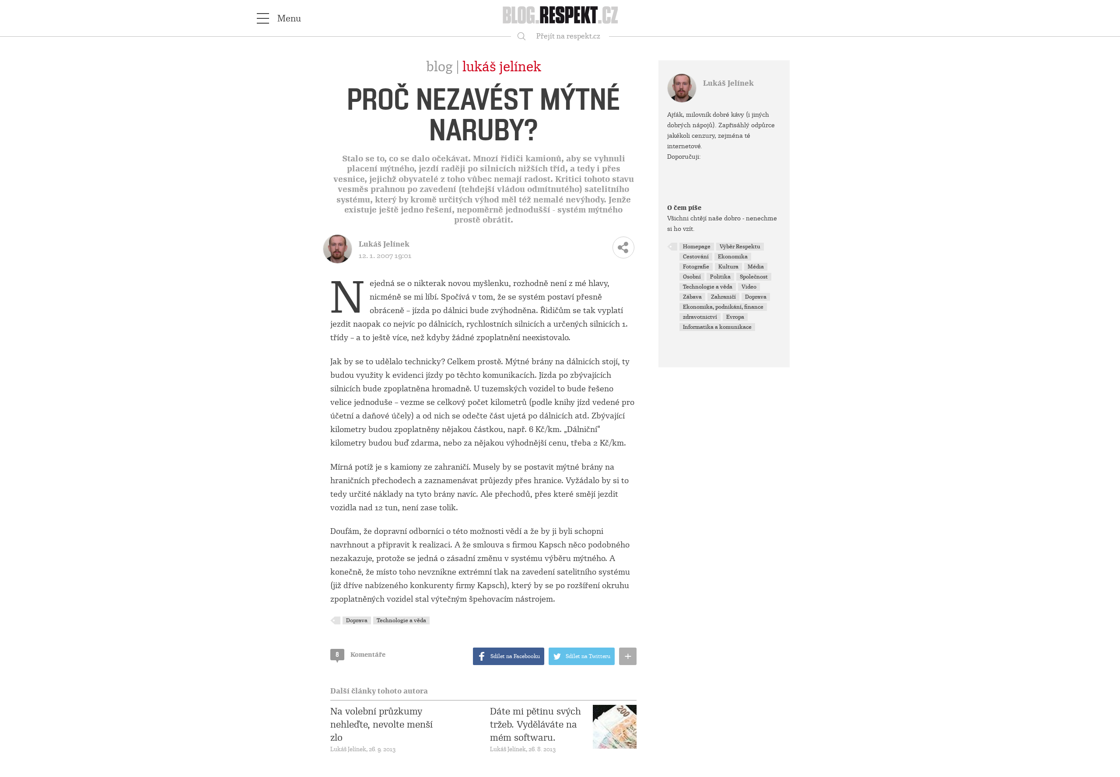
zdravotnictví (700, 317)
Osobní (692, 276)
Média (756, 266)
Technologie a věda (401, 620)
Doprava (357, 620)
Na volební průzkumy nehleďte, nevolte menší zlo (381, 724)
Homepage (696, 246)
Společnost (754, 276)
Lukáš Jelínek (501, 67)
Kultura (728, 266)
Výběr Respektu (740, 246)
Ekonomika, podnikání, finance (723, 306)
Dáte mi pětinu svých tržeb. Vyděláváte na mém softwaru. (535, 724)
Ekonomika (733, 256)
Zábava (692, 296)
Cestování (696, 256)
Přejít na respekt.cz (568, 36)
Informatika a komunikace (717, 327)
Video (749, 286)
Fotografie (696, 266)
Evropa (735, 317)
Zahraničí (723, 296)
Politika (720, 276)
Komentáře (360, 655)
